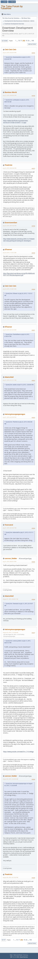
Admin (32, 21)
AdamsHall (9, 377)
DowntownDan (11, 222)
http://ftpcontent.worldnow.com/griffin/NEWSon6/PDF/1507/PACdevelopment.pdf (19, 274)
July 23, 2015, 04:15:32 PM (9, 225)
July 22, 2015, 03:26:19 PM (9, 52)
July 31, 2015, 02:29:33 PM (9, 417)
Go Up (3, 940)
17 (21, 41)
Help (11, 955)
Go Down (4, 41)
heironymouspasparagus (15, 414)
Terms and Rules (18, 955)
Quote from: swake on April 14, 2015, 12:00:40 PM (19, 385)
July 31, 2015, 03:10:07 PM (9, 528)
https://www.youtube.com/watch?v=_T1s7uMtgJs (18, 752)
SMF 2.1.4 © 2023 (14, 957)
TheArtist (8, 165)
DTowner (8, 249)
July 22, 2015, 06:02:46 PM (9, 168)
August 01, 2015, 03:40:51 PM (10, 599)
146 (32, 41)
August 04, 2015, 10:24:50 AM (10, 779)
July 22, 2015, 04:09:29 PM (9, 95)
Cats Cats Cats (10, 49)
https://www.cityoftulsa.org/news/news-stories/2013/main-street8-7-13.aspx (15, 121)
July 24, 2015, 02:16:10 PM (9, 330)
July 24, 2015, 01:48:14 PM (9, 289)
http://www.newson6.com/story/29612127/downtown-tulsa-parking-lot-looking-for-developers (18, 240)
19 (26, 41)
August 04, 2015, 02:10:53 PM (10, 877)
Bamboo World (11, 92)
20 (28, 41)
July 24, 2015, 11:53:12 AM (9, 252)
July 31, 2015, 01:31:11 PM (9, 380)
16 (19, 41)
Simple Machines (24, 957)
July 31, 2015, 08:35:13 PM (9, 561)
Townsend (9, 525)
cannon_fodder (11, 558)
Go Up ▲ (25, 955)
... (17, 41)
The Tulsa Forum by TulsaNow (12, 7)
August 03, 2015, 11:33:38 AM (10, 632)
